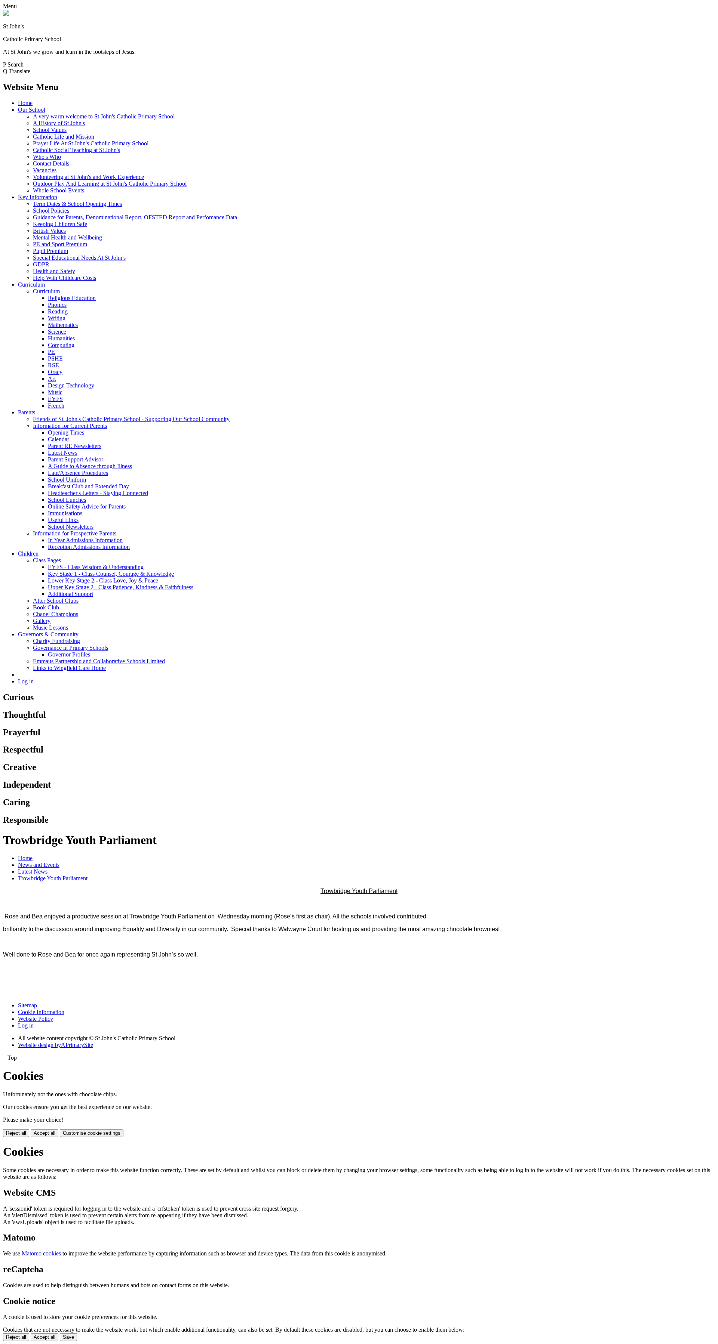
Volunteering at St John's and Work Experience (88, 177)
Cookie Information (41, 1012)
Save (68, 1337)
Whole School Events (58, 190)
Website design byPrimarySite (55, 1045)
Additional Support (70, 594)
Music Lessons (50, 627)
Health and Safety (54, 271)
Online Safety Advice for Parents (87, 506)
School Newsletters (70, 526)
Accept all (44, 1133)
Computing (61, 345)
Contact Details (51, 163)
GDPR (41, 264)
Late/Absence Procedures (78, 473)
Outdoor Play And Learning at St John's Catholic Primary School (110, 183)
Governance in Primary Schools (70, 648)
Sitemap (27, 1005)
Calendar (58, 439)
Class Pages (47, 560)
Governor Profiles (69, 654)
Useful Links (63, 520)
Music (55, 392)
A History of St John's (59, 123)
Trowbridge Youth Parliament (53, 878)
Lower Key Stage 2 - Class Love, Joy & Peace (103, 580)
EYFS (55, 399)
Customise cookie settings (91, 1133)
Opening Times (66, 432)
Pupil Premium (50, 251)
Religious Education (72, 298)
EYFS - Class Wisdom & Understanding (96, 567)
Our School (31, 109)
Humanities (61, 338)
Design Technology (71, 385)
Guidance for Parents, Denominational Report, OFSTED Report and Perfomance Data (135, 217)
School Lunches (67, 500)
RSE (53, 365)
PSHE (55, 358)
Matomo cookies (41, 1253)
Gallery (41, 621)
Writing (56, 318)
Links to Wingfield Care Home (69, 668)
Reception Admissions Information (89, 547)
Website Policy (35, 1019)
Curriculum (31, 284)
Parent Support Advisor (75, 459)
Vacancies (44, 170)
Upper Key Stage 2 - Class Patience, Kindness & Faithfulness (120, 587)
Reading (58, 311)
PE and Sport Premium (60, 244)
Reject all (16, 1133)
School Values (50, 130)
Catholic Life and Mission (63, 136)
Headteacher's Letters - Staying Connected (98, 493)
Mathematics (63, 325)
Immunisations (65, 513)
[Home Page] (6, 13)
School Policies (51, 210)
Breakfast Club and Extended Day (88, 486)
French (56, 405)
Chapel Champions (55, 614)
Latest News (62, 452)
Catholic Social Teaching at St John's (76, 150)
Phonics (57, 305)
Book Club (46, 607)
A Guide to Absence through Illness (90, 466)
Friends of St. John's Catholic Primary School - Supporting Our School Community (131, 419)
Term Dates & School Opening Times (77, 204)
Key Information (37, 197)
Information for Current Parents (70, 426)
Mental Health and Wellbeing (67, 237)
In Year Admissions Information (85, 540)
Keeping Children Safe (60, 224)
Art (52, 379)
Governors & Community (48, 634)
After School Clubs (56, 600)
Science (57, 331)
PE (51, 352)
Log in (26, 681)
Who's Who (47, 157)
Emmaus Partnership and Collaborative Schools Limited (99, 661)
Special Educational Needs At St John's (79, 257)
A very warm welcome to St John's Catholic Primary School (104, 116)
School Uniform (67, 479)
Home (25, 103)
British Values (49, 231)
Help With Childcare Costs (64, 278)
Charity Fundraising (56, 641)
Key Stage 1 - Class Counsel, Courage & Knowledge (111, 574)
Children (28, 553)
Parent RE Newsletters (74, 446)
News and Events (38, 865)
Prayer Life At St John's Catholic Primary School (90, 143)
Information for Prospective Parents (74, 533)
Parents (26, 412)
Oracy (55, 372)
